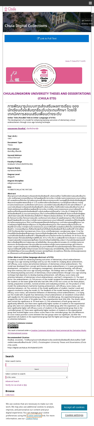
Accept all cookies (74, 407)
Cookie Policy (32, 418)
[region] (47, 411)
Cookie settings (34, 415)
